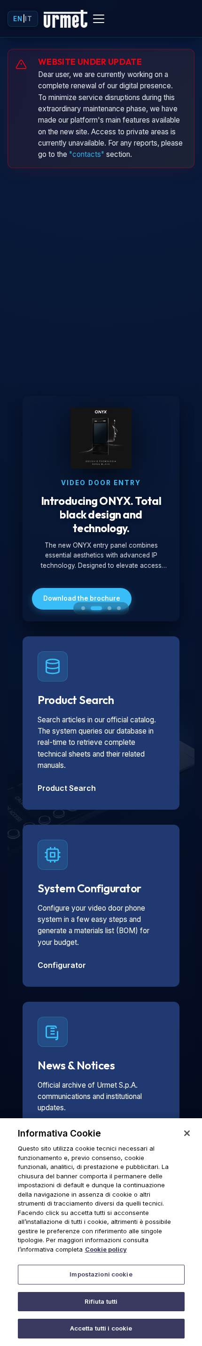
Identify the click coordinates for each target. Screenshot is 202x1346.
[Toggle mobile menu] (98, 19)
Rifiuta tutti (101, 1301)
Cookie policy (106, 1249)
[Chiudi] (187, 1133)
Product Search (67, 788)
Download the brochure (81, 598)
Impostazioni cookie (101, 1274)
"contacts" (86, 154)
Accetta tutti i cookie (101, 1328)
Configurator (62, 965)
